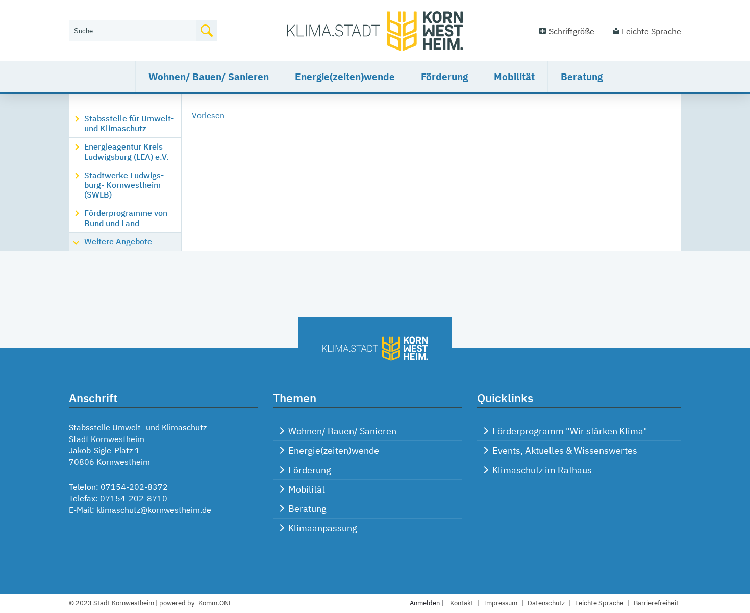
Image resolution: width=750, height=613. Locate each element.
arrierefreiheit (656, 603)
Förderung (444, 76)
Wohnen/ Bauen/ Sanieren (208, 76)
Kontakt (461, 603)
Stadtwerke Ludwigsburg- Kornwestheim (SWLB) (124, 185)
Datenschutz (546, 603)
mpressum (500, 603)
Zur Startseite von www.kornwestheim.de (375, 30)
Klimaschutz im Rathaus (542, 470)
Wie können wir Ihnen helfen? (123, 14)
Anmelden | (427, 603)
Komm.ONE (215, 603)
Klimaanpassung (322, 528)
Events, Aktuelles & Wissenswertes (564, 450)
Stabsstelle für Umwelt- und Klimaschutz (129, 123)
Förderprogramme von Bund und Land (125, 218)
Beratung (582, 76)
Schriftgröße (571, 31)
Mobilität (514, 76)
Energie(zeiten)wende (345, 76)
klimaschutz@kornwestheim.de (153, 510)
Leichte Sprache (651, 31)
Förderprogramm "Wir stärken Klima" (569, 431)
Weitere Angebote (118, 241)
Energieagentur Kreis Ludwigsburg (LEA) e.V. (126, 151)
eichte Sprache (599, 603)
